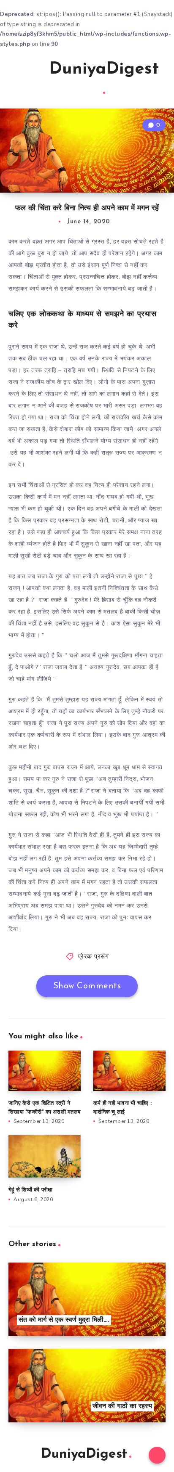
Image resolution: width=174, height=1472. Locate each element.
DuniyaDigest (104, 69)
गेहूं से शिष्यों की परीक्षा (30, 1190)
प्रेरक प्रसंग (93, 957)
